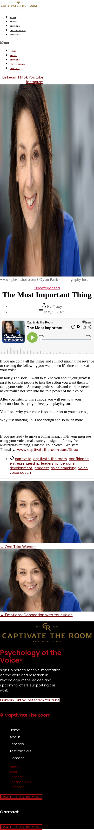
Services (15, 26)
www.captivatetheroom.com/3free (47, 449)
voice (83, 468)
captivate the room (50, 458)
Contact (15, 34)
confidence (79, 458)
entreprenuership (24, 463)
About (13, 21)
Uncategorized (47, 288)
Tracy (57, 306)
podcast (41, 468)
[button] (47, 42)
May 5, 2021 (54, 312)
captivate (23, 458)
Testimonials (18, 30)
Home (13, 17)
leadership (50, 463)
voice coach (20, 472)
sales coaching (63, 468)
